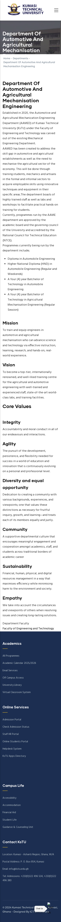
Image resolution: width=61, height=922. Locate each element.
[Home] (24, 9)
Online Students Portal (15, 742)
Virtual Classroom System (17, 692)
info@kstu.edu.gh (19, 869)
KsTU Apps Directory (14, 756)
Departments (20, 58)
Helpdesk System (12, 749)
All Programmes (11, 656)
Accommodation (12, 805)
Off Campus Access (13, 678)
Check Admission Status (16, 727)
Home (6, 58)
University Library (12, 685)
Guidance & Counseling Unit (18, 827)
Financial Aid (9, 812)
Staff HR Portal (11, 734)
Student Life (10, 820)
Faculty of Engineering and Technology (28, 628)
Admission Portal (12, 720)
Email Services (10, 671)
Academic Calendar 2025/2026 (19, 663)
